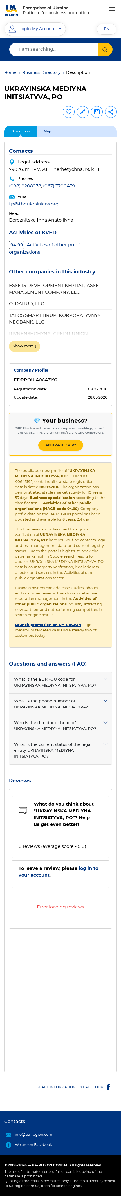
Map (47, 131)
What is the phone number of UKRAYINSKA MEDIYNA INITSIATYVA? (51, 704)
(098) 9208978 (25, 186)
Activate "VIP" (60, 445)
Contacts (14, 1121)
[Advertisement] (60, 998)
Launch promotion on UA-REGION (48, 625)
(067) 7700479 (59, 186)
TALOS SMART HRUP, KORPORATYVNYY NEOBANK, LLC (54, 318)
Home (10, 73)
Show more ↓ (25, 346)
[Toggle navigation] (112, 9)
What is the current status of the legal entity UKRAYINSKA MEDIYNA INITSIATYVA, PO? (52, 751)
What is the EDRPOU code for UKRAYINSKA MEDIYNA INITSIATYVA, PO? (55, 682)
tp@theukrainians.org (34, 204)
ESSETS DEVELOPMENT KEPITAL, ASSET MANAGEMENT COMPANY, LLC (55, 289)
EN (106, 29)
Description (20, 131)
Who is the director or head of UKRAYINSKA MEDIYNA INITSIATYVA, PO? (55, 726)
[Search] (105, 49)
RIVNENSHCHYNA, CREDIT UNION (48, 333)
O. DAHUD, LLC (26, 304)
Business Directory (41, 73)
